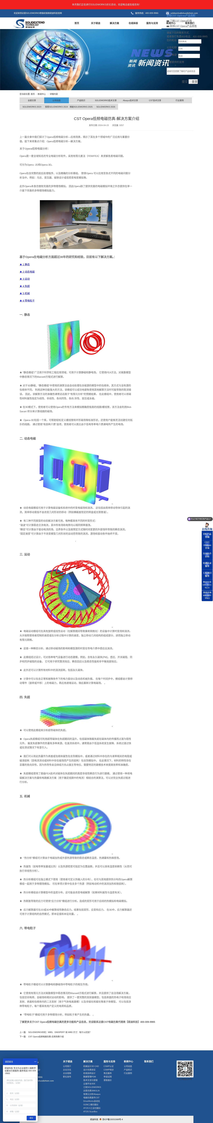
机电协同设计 (89, 1073)
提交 (185, 81)
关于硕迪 (95, 23)
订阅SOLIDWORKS (92, 1087)
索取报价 (108, 1080)
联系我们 (189, 23)
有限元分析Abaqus (91, 1094)
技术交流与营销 (90, 1080)
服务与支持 (152, 23)
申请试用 (108, 1077)
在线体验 (133, 23)
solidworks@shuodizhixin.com (40, 1081)
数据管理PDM (89, 1077)
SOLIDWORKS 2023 (31, 107)
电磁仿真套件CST (91, 1097)
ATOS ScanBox (90, 1111)
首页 (76, 23)
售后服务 (108, 1073)
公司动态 (56, 100)
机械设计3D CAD (91, 1066)
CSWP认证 (109, 1066)
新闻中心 (171, 23)
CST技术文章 (155, 100)
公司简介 (67, 1066)
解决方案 (114, 23)
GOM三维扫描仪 (90, 1104)
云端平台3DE (89, 1083)
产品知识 (81, 100)
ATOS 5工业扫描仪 (92, 1108)
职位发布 (67, 1077)
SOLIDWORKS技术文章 (106, 100)
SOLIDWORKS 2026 (105, 107)
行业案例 (180, 100)
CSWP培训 (109, 1070)
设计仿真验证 (89, 1070)
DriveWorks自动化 (91, 1101)
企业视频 (67, 1073)
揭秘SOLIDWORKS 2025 (81, 107)
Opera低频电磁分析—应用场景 (63, 137)
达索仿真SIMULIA (91, 1090)
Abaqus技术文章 (130, 100)
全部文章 (32, 100)
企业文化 (67, 1070)
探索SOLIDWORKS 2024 (56, 107)
